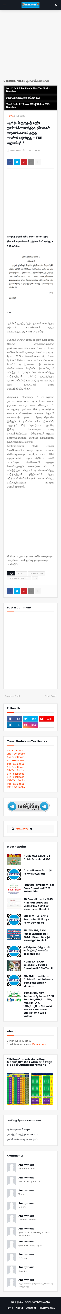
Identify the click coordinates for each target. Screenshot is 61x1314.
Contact (31, 1308)
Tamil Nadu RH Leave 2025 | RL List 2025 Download (27, 105)
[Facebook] (10, 162)
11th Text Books (15, 783)
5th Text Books (15, 763)
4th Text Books (15, 760)
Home (10, 116)
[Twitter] (17, 162)
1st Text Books (15, 750)
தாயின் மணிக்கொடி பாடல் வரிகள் (22, 1139)
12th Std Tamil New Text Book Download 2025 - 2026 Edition (39, 888)
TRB (35, 578)
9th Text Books (15, 777)
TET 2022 (20, 116)
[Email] (31, 162)
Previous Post (12, 696)
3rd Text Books (15, 757)
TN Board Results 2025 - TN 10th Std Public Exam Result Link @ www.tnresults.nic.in (38, 904)
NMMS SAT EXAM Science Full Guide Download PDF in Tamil (38, 965)
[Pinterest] (24, 162)
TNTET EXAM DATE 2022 (19, 578)
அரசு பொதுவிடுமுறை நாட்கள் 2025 (23, 98)
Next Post (50, 696)
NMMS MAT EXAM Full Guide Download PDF (37, 857)
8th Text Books (15, 773)
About (19, 1308)
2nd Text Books (16, 753)
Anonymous (26, 1165)
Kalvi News (22, 828)
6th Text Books (15, 767)
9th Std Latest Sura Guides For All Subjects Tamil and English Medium (38, 981)
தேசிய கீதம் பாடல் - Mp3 (18, 1129)
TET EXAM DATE (36, 573)
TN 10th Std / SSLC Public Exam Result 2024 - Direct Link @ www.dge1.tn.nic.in (37, 935)
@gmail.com (39, 1044)
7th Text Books (15, 770)
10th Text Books (16, 780)
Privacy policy (47, 1308)
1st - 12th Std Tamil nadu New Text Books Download (27, 90)
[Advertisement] (30, 46)
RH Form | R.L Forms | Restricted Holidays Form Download (36, 919)
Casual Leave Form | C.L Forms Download (39, 872)
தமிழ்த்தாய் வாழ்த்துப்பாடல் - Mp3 (22, 1134)
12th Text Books (16, 787)
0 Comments (33, 150)
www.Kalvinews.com (37, 1302)
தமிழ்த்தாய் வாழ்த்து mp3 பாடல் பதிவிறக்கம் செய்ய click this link (37, 951)
